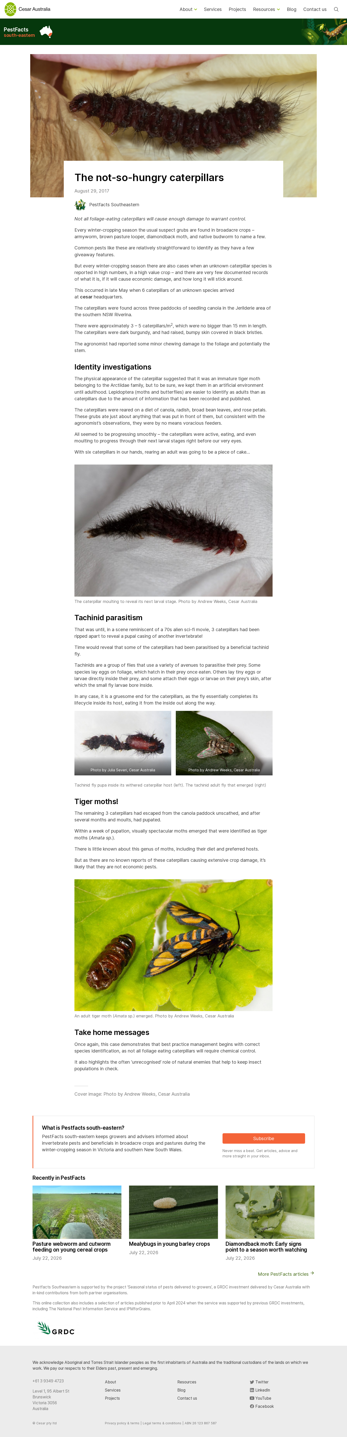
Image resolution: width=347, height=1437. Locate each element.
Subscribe (263, 1138)
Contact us (187, 1398)
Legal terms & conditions (162, 1423)
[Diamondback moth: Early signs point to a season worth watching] (270, 1212)
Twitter (261, 1382)
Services (113, 1390)
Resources (186, 1382)
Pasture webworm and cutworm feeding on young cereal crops (72, 1247)
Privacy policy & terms (122, 1423)
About (110, 1382)
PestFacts (19, 32)
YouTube (262, 1398)
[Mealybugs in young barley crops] (173, 1212)
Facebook (264, 1406)
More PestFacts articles (284, 1274)
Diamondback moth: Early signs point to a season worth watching (266, 1247)
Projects (112, 1398)
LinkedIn (262, 1390)
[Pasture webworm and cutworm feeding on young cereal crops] (77, 1212)
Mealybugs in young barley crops (169, 1244)
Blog (181, 1390)
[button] (122, 743)
